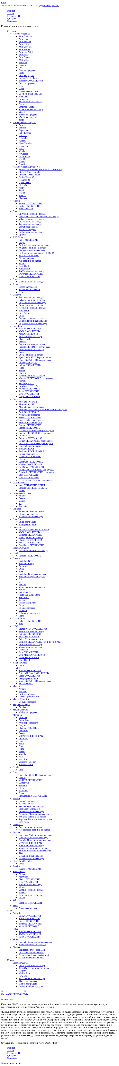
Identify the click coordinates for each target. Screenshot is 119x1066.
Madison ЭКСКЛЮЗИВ (30, 464)
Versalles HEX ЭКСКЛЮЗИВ (33, 796)
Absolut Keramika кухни (24, 122)
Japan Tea (23, 146)
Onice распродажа (27, 522)
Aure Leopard (25, 47)
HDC (15, 626)
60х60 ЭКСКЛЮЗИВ (29, 918)
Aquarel (22, 689)
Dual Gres (17, 519)
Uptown (22, 234)
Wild (21, 623)
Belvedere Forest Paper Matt (32, 950)
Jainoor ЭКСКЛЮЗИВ (30, 456)
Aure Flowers (25, 41)
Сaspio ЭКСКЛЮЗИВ (29, 396)
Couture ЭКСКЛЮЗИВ (30, 425)
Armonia (23, 717)
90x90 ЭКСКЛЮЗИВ (29, 532)
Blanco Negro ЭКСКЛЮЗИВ (33, 629)
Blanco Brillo (25, 339)
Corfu (21, 73)
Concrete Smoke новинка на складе (36, 942)
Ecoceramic (18, 527)
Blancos (22, 341)
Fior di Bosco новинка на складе (34, 829)
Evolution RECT (26, 448)
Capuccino (23, 130)
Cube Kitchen (25, 133)
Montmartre (24, 310)
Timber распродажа (28, 983)
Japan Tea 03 (25, 182)
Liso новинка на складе (30, 94)
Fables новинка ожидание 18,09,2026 (37, 253)
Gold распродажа (27, 83)
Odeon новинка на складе (31, 811)
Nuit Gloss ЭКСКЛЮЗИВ (31, 467)
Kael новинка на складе (30, 884)
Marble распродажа (28, 712)
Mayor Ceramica (20, 709)
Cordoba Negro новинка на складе (35, 840)
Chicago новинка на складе (32, 965)
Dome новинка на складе (31, 305)
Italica (15, 929)
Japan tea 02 (24, 180)
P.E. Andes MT (26, 683)
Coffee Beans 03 (26, 177)
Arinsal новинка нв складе (31, 631)
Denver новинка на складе (31, 736)
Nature (22, 589)
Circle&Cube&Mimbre (29, 174)
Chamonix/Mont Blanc (29, 728)
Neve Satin (24, 313)
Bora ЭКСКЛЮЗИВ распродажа (35, 775)
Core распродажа (27, 70)
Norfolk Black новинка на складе (35, 850)
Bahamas (23, 62)
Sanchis (16, 866)
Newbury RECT (26, 383)
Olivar (21, 788)
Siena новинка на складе (31, 856)
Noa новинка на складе (30, 101)
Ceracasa (17, 399)
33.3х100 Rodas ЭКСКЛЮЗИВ (34, 529)
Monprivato (24, 783)
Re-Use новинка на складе (32, 271)
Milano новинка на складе (31, 219)
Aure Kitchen (25, 44)
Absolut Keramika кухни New (27, 167)
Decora (22, 498)
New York (23, 976)
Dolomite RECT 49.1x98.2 (31, 438)
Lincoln (22, 373)
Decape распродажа (28, 678)
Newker (16, 767)
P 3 (20, 503)
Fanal (15, 553)
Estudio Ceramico (21, 548)
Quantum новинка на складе (32, 318)
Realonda (17, 832)
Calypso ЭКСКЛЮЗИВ (30, 621)
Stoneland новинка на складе (33, 321)
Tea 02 (22, 193)
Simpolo (16, 947)
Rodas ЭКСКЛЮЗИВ (29, 542)
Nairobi (22, 381)
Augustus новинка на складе (32, 247)
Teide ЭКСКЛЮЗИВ (29, 657)
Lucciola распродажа (29, 696)
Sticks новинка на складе (31, 109)
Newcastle (23, 99)
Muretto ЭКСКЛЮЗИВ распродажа (36, 378)
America (22, 495)
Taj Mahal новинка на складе (33, 323)
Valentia (16, 900)
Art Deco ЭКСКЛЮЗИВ (31, 203)
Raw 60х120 (24, 268)
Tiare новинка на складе (30, 895)
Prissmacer (18, 824)
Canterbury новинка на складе (33, 837)
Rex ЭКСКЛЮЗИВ (28, 240)
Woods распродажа (28, 117)
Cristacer (17, 508)
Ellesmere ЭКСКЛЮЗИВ (31, 80)
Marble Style (24, 973)
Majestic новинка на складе (32, 375)
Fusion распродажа (28, 803)
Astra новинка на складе (31, 297)
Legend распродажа (28, 91)
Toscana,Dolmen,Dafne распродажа (36, 480)
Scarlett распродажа (28, 227)
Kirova (22, 887)
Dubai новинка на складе (31, 354)
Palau (21, 104)
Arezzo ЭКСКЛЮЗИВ (30, 417)
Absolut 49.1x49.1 (27, 404)
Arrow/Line (24, 720)
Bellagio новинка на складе (32, 300)
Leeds (21, 665)
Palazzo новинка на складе (32, 978)
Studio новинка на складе (31, 281)
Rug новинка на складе (30, 224)
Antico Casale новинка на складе (35, 245)
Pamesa (16, 798)
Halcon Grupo (19, 618)
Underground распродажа (31, 986)
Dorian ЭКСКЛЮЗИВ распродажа (36, 441)
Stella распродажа (27, 702)
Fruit (21, 746)
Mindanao (23, 96)
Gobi (21, 582)
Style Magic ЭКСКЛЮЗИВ (32, 655)
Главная (11, 11)
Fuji (20, 579)
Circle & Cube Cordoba (29, 172)
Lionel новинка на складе (31, 890)
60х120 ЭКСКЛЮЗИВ (30, 328)
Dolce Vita (23, 738)
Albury (22, 874)
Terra (21, 292)
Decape (22, 733)
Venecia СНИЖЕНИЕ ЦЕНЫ (33, 488)
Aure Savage (24, 57)
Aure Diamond (25, 36)
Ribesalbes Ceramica (22, 861)
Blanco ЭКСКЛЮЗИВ (29, 879)
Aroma (22, 125)
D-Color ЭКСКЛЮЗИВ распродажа (36, 430)
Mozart (16, 939)
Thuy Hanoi (24, 660)
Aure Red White (26, 52)
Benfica (22, 127)
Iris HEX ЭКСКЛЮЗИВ (30, 780)
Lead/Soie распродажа (29, 809)
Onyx (21, 315)
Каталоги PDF (14, 16)
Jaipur (21, 368)
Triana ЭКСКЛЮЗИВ (29, 276)
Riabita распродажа (28, 981)
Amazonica (24, 566)
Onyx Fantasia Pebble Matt (31, 952)
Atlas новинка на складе (30, 827)
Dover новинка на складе (31, 843)
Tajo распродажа (27, 608)
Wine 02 (22, 195)
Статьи (10, 13)
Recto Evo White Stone (29, 595)
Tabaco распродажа (28, 602)
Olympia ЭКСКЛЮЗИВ (30, 540)
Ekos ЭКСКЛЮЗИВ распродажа (35, 360)
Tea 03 (22, 159)
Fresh (21, 743)
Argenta (16, 279)
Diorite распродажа (28, 287)
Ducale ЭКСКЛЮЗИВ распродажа (36, 443)
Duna (21, 569)
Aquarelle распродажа (29, 415)
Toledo (22, 161)
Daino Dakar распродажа (31, 639)
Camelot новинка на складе (32, 344)
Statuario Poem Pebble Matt (31, 957)
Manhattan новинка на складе (33, 848)
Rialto (21, 853)
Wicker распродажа (28, 114)
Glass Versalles (25, 143)
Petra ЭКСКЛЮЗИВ (29, 652)
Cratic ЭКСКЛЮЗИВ (29, 921)
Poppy (22, 187)
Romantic (23, 506)
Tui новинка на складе (30, 613)
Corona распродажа (28, 801)
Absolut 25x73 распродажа (31, 407)
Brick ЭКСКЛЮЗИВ (29, 636)
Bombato (23, 691)
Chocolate (23, 198)
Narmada (23, 785)
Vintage (22, 112)
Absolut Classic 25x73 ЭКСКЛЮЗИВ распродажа (43, 409)
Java (21, 86)
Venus (15, 905)
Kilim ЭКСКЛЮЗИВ (29, 926)
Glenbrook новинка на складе (33, 550)
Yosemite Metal (26, 764)
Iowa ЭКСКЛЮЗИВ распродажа (35, 681)
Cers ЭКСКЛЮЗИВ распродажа (34, 347)
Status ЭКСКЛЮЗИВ (29, 391)
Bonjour (22, 725)
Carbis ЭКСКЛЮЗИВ (29, 676)
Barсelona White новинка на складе (36, 835)
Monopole (17, 715)
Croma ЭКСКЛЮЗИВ (29, 428)
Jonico (22, 751)
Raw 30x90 (24, 266)
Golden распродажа (28, 454)
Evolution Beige (26, 563)
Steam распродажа (27, 229)
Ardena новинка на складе (31, 511)
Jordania (22, 584)
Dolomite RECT (26, 435)
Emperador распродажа (30, 446)
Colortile (17, 913)
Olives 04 (23, 185)
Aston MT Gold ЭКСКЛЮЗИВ (34, 673)
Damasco (23, 135)
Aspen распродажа (28, 908)
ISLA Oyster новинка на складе (34, 968)
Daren (21, 352)
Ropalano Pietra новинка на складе (35, 819)
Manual (22, 501)
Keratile (16, 668)
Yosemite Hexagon (27, 762)
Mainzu (16, 686)
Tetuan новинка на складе (31, 858)
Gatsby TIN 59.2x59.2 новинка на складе (38, 216)
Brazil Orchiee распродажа (31, 420)
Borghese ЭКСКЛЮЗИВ (31, 903)
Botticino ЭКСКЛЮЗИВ (30, 634)
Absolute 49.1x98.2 (28, 401)
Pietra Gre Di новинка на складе (34, 814)
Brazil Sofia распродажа (30, 422)
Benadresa (17, 326)
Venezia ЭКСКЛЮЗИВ (30, 555)
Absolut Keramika (21, 33)
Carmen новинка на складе (32, 250)
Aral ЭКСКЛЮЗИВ (28, 334)
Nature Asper (25, 592)
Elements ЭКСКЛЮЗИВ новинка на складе (40, 642)
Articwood (23, 876)
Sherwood (23, 790)
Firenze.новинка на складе (31, 845)
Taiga (21, 605)
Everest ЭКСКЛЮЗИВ (30, 869)
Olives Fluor (24, 156)
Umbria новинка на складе (32, 232)
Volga (21, 615)
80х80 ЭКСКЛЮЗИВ (29, 331)
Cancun (22, 65)
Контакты (12, 21)
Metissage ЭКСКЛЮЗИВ (31, 537)
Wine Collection (26, 208)
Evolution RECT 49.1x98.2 (31, 451)
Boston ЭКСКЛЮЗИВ (29, 206)
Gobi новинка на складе (30, 644)
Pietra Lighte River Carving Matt (34, 955)
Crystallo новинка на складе (32, 302)
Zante (21, 120)
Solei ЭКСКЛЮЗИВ (29, 475)
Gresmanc (17, 558)
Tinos (21, 793)
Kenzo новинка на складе (31, 806)
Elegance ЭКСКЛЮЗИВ (30, 535)
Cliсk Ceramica (20, 482)
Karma (22, 370)
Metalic (22, 151)
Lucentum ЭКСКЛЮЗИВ (31, 462)
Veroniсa (23, 759)
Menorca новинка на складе (32, 587)
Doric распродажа (27, 694)
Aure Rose (23, 54)
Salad (21, 190)
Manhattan (23, 649)
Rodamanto (24, 597)
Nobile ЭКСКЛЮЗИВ (29, 388)
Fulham (22, 140)
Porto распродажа (27, 524)
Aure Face (23, 39)
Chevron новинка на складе (32, 214)
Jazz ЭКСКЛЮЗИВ (28, 882)
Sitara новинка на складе (31, 516)
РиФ (3, 2)
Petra (21, 756)
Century (22, 777)
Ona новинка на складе (30, 221)
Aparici (16, 211)
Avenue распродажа (28, 722)
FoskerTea (23, 138)
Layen (21, 88)
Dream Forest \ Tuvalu (29, 78)
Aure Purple (24, 49)
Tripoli (22, 164)
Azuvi (15, 284)
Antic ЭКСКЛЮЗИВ (29, 412)
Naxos (22, 263)
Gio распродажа (26, 258)
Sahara (22, 600)
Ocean (22, 863)
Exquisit (22, 741)
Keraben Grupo (20, 662)
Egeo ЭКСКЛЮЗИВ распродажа (35, 357)
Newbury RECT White (29, 386)
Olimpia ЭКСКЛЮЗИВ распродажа (36, 469)
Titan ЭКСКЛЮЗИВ (29, 477)
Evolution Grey (26, 561)
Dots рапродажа (26, 75)
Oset (15, 772)
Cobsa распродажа (22, 493)
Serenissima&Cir (20, 963)
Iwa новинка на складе (30, 261)
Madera (22, 892)
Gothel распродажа (28, 362)
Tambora (23, 610)
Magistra (23, 970)
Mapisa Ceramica (21, 699)
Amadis (16, 201)
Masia (21, 148)
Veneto (22, 490)
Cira (20, 67)
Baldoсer (17, 294)
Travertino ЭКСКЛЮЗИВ (31, 274)
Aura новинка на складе (30, 336)
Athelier (22, 707)
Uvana (22, 897)
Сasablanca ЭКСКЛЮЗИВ (31, 545)
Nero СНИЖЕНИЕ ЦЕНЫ (32, 485)
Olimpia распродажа (28, 514)
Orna (21, 769)
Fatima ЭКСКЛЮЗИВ (29, 289)
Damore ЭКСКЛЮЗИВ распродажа (36, 433)
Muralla (22, 754)
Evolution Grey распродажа (32, 576)
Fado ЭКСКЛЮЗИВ (29, 255)
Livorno (22, 459)
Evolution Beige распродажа (32, 574)
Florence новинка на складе (32, 308)
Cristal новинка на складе (31, 349)
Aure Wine (24, 60)
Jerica (21, 749)
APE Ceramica (20, 237)
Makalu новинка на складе (32, 647)
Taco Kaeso (24, 822)
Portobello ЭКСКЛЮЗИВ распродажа (37, 472)
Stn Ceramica (19, 871)
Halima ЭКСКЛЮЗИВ (30, 365)
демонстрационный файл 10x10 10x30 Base (40, 169)
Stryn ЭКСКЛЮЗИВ (29, 394)
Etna (21, 571)
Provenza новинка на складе (32, 816)
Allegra (22, 242)
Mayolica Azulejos (21, 704)
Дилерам (11, 18)
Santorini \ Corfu (26, 107)
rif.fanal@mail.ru (51, 5)
